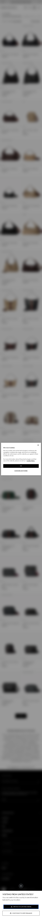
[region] (21, 459)
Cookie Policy (31, 461)
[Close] (21, 886)
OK (21, 466)
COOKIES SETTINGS (21, 470)
